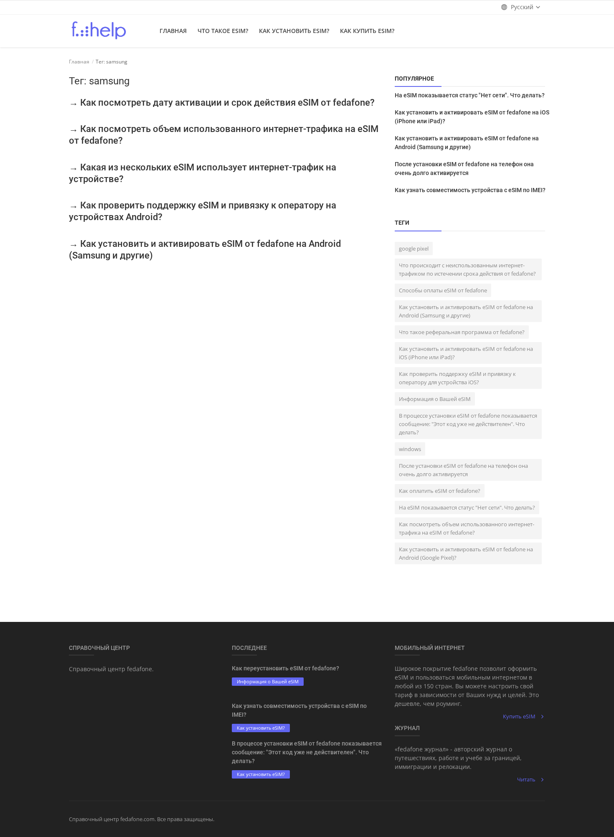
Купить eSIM (519, 716)
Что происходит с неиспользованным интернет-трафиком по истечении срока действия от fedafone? (467, 269)
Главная (173, 31)
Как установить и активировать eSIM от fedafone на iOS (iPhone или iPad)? (472, 116)
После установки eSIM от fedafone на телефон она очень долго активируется (464, 168)
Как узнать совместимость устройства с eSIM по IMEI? (470, 190)
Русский (522, 7)
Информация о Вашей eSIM (435, 399)
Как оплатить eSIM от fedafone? (439, 491)
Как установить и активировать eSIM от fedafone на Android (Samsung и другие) (467, 142)
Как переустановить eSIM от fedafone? (285, 668)
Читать (526, 779)
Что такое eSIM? (223, 31)
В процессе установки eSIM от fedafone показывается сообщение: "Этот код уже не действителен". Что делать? (468, 424)
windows (410, 449)
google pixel (414, 248)
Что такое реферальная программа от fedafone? (462, 332)
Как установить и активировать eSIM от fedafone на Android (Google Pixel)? (466, 553)
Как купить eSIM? (367, 31)
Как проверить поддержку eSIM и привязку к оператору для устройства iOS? (457, 378)
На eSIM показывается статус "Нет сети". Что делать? (470, 95)
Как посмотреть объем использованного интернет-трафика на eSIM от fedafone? (466, 528)
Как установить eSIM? (294, 31)
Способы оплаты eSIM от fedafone (443, 290)
